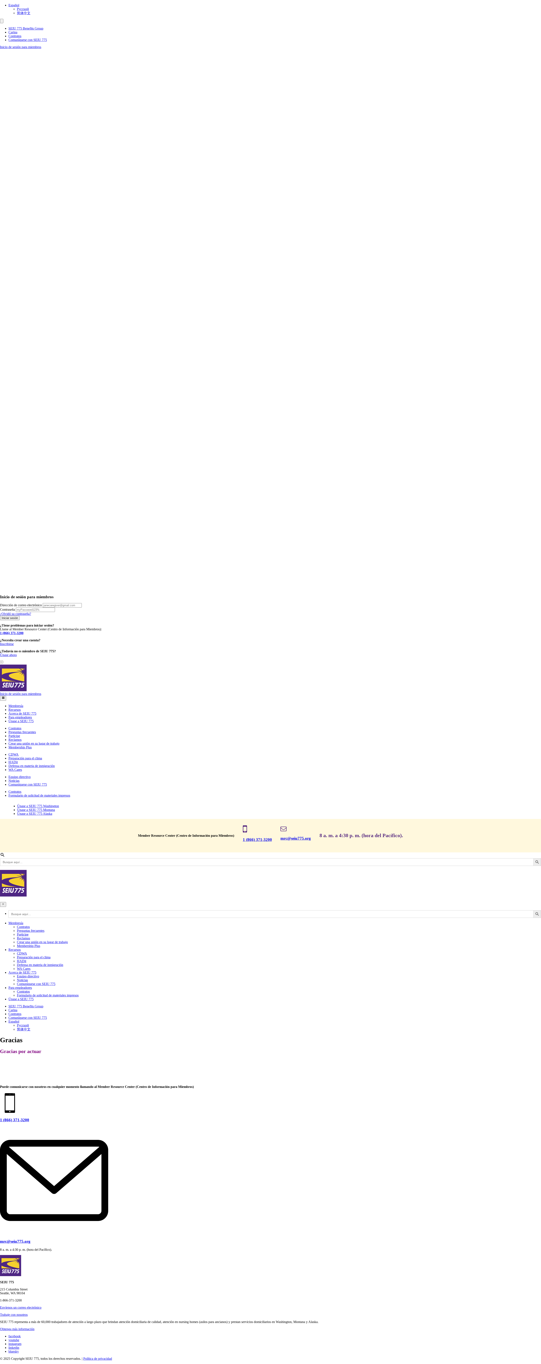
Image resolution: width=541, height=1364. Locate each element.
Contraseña (7, 609)
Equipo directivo (19, 777)
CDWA (13, 754)
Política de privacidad (97, 1358)
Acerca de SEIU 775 (22, 713)
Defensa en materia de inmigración (31, 766)
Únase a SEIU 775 (21, 721)
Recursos (14, 709)
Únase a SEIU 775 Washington (38, 806)
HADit (13, 762)
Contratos (14, 36)
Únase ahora (8, 655)
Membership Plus (20, 747)
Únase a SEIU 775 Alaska (34, 813)
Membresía (15, 706)
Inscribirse (7, 644)
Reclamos (15, 739)
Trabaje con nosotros (14, 1314)
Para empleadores (20, 717)
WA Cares (15, 769)
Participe (14, 736)
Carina (12, 32)
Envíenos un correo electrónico (20, 1307)
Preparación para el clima (25, 758)
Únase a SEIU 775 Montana (36, 810)
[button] (1, 21)
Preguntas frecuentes (22, 732)
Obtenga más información (17, 1329)
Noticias (13, 780)
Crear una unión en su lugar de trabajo (33, 743)
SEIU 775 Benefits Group (25, 28)
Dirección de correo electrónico (21, 605)
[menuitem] (274, 5)
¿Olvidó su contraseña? (15, 614)
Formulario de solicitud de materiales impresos (39, 795)
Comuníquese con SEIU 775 (27, 40)
